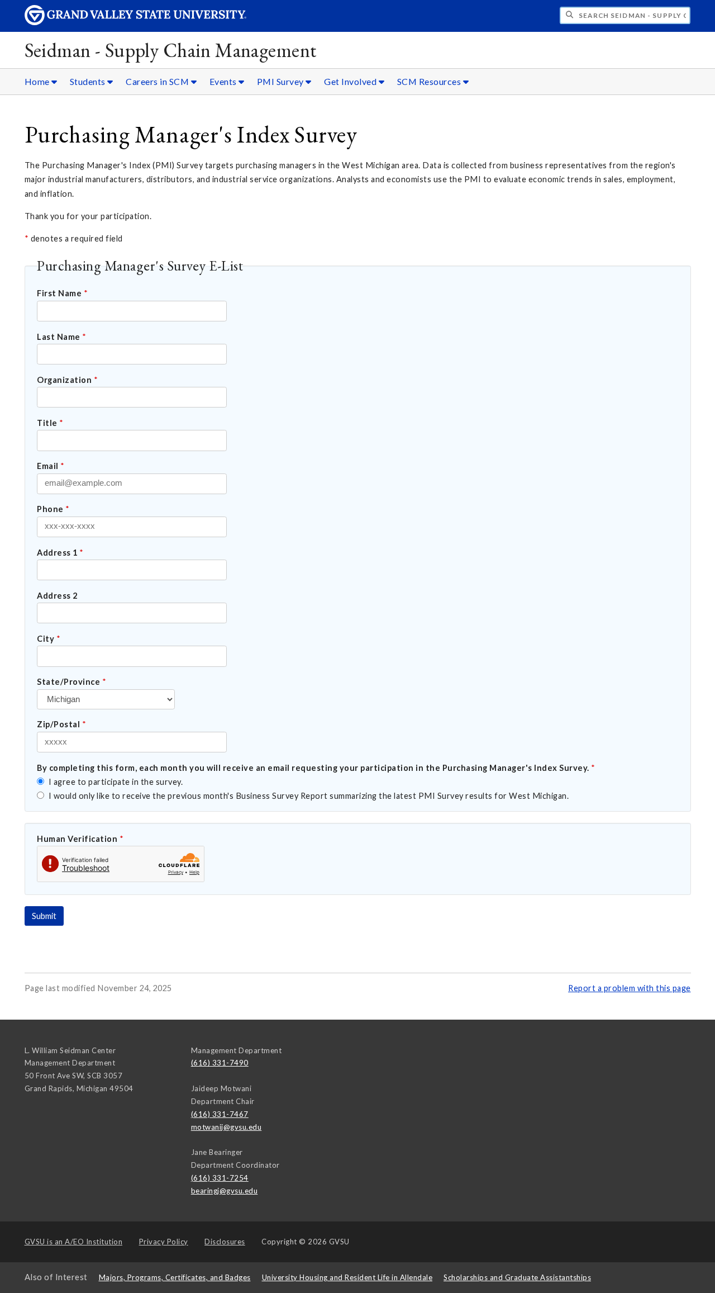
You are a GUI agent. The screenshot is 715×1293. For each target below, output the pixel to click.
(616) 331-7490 (220, 1062)
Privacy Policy (163, 1241)
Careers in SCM (158, 81)
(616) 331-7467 (220, 1114)
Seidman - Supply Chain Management (171, 50)
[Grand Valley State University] (136, 22)
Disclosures (224, 1241)
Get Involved (351, 81)
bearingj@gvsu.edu (224, 1190)
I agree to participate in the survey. (114, 782)
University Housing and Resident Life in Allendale (347, 1277)
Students (89, 81)
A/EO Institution (74, 1241)
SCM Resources (430, 81)
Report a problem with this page (629, 988)
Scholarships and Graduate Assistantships (517, 1277)
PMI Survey (281, 81)
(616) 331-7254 (220, 1177)
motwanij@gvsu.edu (226, 1127)
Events (224, 81)
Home (38, 81)
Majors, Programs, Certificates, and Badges (175, 1277)
